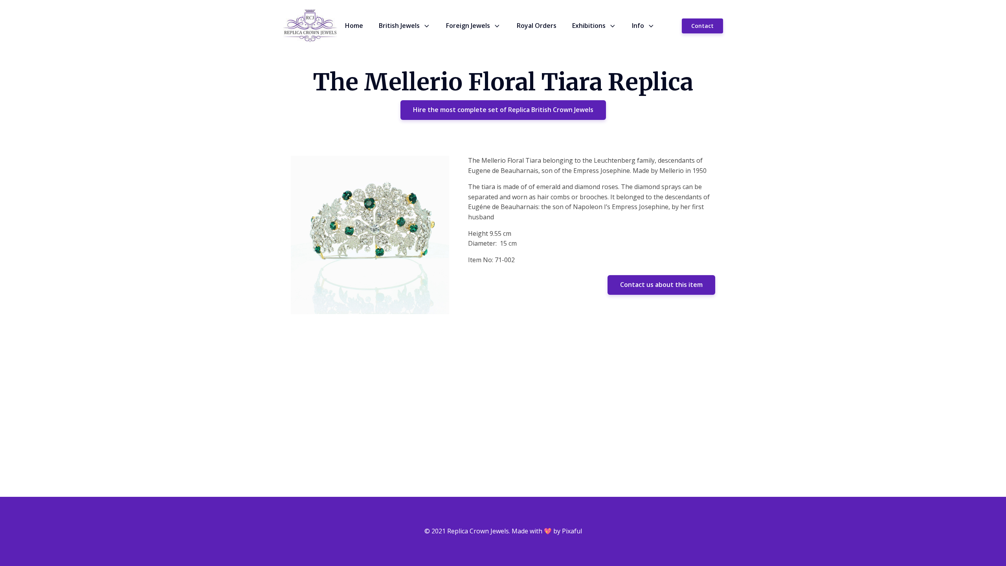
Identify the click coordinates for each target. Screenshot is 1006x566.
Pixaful (572, 531)
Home (354, 25)
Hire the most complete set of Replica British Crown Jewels (503, 109)
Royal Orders (536, 25)
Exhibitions (589, 25)
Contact (702, 25)
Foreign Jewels (468, 25)
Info (638, 25)
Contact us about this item (661, 284)
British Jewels (399, 25)
